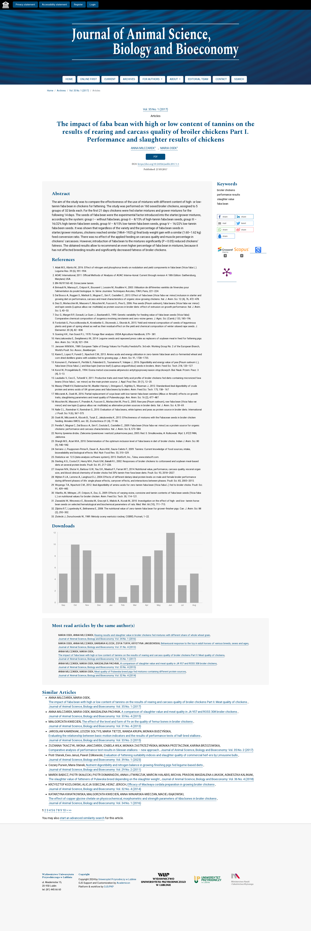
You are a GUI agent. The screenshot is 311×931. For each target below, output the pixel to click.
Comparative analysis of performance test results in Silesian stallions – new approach (104, 750)
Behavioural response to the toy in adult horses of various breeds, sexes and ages (204, 643)
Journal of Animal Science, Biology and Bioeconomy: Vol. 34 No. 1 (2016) (97, 638)
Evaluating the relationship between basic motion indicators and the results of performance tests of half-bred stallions (125, 735)
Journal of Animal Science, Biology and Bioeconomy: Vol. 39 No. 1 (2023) (95, 759)
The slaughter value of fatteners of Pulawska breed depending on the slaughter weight (104, 779)
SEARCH (239, 79)
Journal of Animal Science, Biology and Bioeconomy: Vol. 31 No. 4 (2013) (97, 647)
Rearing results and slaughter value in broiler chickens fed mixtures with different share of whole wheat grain (152, 635)
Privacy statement (25, 4)
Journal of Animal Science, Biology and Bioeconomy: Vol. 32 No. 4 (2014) (97, 675)
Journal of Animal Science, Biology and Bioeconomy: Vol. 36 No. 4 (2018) (207, 779)
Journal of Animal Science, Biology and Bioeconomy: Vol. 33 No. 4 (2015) (97, 667)
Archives (61, 90)
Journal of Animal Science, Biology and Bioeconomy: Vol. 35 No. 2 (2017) (207, 750)
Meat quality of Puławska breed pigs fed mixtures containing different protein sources (140, 671)
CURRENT (109, 79)
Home (50, 90)
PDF (156, 156)
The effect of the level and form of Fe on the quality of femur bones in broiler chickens (137, 721)
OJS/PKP (109, 886)
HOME (69, 79)
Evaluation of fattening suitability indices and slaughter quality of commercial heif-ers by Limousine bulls (171, 755)
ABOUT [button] (174, 79)
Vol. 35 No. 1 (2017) (79, 90)
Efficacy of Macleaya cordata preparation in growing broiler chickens (171, 784)
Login (93, 4)
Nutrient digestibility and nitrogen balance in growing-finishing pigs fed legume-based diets (144, 765)
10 (64, 810)
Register (78, 4)
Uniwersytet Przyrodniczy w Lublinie (117, 879)
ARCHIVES (129, 79)
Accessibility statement (54, 4)
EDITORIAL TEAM (198, 79)
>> (70, 810)
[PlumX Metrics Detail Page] (226, 272)
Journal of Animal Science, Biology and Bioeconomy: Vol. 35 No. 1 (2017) (97, 659)
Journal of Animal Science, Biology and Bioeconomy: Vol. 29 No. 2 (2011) (95, 769)
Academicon (123, 882)
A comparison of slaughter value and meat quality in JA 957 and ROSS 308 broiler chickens (168, 663)
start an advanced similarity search (82, 818)
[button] (226, 216)
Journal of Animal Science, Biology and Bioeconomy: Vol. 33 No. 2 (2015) (95, 740)
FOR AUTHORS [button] (151, 79)
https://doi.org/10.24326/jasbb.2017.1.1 (158, 164)
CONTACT (221, 79)
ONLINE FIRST (88, 79)
